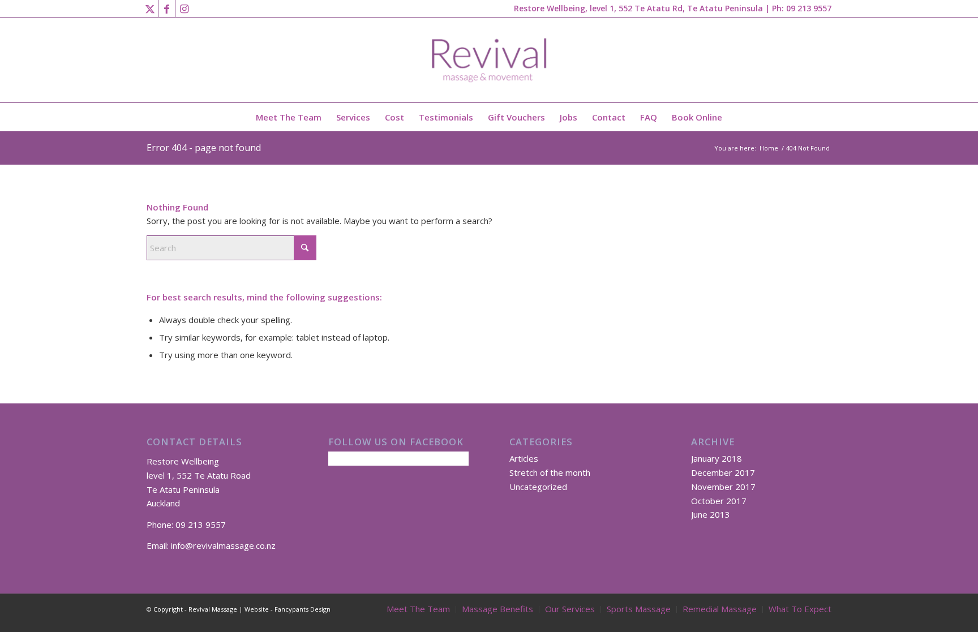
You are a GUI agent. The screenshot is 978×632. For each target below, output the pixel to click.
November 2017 (723, 486)
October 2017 (719, 500)
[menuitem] (288, 117)
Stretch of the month (549, 472)
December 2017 (723, 472)
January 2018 (716, 458)
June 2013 (710, 514)
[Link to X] (149, 8)
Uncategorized (538, 486)
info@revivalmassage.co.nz (223, 545)
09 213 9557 (808, 8)
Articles (523, 458)
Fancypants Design (302, 609)
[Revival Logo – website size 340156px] (489, 60)
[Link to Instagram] (183, 8)
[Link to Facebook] (166, 8)
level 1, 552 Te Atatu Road (199, 475)
